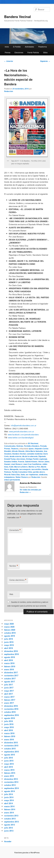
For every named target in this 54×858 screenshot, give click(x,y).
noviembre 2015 (11, 745)
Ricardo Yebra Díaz (12, 474)
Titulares (14, 448)
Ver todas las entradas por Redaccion (30, 490)
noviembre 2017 (11, 675)
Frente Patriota (33, 52)
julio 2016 (8, 721)
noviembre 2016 (11, 709)
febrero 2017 (9, 699)
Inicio (7, 46)
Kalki (11, 466)
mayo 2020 (9, 623)
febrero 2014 (9, 809)
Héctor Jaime (43, 461)
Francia (21, 461)
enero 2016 (9, 739)
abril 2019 (8, 648)
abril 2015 (8, 766)
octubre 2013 (10, 818)
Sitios (45, 52)
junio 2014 (8, 797)
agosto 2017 (9, 681)
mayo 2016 (9, 727)
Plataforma (42, 46)
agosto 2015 (9, 754)
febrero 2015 (9, 773)
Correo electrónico (17, 580)
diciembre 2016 (11, 706)
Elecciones (19, 52)
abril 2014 (8, 803)
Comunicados (10, 446)
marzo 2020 (9, 626)
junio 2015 (8, 760)
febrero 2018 (9, 666)
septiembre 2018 (11, 654)
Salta (23, 474)
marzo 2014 (9, 806)
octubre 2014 (10, 785)
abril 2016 (8, 730)
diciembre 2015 (11, 742)
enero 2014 (9, 812)
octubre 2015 (10, 748)
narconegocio (25, 469)
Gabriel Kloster (31, 461)
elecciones (20, 459)
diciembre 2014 (11, 779)
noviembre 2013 (11, 815)
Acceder (7, 841)
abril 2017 (8, 693)
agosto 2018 (9, 657)
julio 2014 (8, 794)
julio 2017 (8, 684)
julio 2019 (8, 638)
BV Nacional (33, 443)
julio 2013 (8, 827)
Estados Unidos (10, 461)
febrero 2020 (9, 629)
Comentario (15, 530)
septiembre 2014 (11, 788)
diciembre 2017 (11, 672)
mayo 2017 (9, 690)
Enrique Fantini (32, 459)
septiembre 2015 (11, 751)
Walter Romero (22, 477)
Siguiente (45, 61)
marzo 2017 (9, 696)
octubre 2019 (10, 632)
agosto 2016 (9, 718)
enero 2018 (9, 669)
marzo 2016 (9, 733)
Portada (43, 446)
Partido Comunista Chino (22, 472)
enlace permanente (12, 479)
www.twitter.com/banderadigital (21, 437)
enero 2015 (9, 776)
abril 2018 (8, 660)
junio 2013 (8, 830)
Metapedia (14, 469)
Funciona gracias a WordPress (27, 852)
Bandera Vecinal (17, 16)
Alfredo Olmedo (18, 451)
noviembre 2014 (11, 782)
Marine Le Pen (34, 466)
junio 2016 (8, 724)
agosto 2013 (9, 824)
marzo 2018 (9, 663)
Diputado (42, 456)
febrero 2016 (9, 736)
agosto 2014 (9, 791)
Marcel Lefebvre (21, 466)
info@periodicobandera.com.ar (23, 425)
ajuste (31, 448)
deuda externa (15, 456)
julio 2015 (8, 757)
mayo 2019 (9, 645)
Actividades (29, 46)
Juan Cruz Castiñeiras (32, 464)
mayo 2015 (9, 763)
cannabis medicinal (34, 453)
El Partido (17, 46)
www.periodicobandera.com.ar (21, 431)
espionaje (43, 459)
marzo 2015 (9, 769)
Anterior (8, 61)
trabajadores (9, 477)
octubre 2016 (10, 712)
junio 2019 (8, 642)
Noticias (19, 446)
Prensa (7, 52)
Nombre (13, 566)
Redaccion (8, 91)
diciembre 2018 (11, 651)
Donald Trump (10, 459)
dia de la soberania (30, 456)
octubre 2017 (10, 678)
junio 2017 (8, 687)
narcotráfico (36, 469)
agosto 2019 (9, 635)
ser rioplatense (32, 474)
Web (11, 594)
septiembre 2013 (11, 821)
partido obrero (39, 472)
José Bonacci (16, 464)
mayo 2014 (9, 800)
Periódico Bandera (31, 446)
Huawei (7, 464)
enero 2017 (9, 702)
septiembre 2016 (11, 715)
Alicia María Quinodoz (34, 451)
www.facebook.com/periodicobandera (23, 434)
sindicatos (43, 474)
